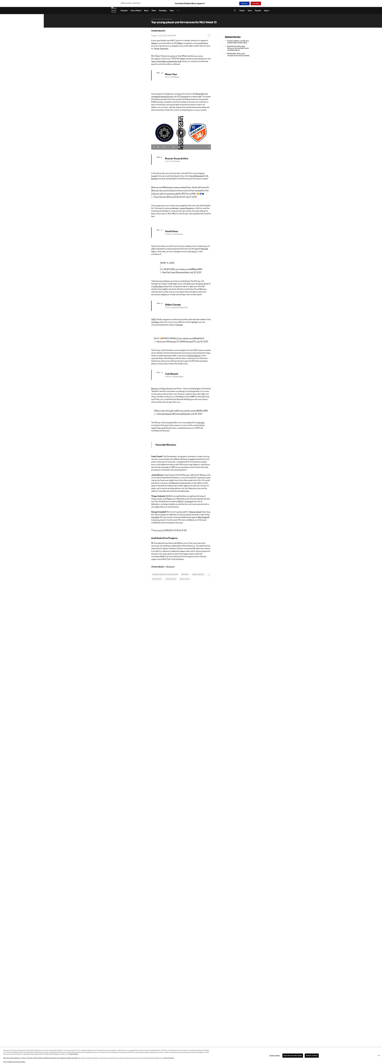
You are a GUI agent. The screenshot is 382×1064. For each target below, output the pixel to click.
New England (203, 517)
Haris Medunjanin (197, 176)
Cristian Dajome (193, 355)
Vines (163, 388)
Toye (167, 94)
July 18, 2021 (195, 272)
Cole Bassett (171, 373)
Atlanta (154, 43)
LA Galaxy (155, 322)
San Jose (161, 428)
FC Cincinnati (182, 96)
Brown (175, 483)
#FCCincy (186, 193)
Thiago (169, 499)
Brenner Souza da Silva (176, 158)
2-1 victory (193, 251)
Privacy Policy (73, 1054)
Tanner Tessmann (161, 48)
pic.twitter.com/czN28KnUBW (194, 410)
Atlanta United (195, 512)
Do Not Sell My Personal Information (14, 1062)
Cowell (191, 459)
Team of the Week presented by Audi (166, 61)
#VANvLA (174, 338)
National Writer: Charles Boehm (165, 574)
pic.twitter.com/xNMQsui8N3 (189, 269)
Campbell (155, 517)
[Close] (379, 1055)
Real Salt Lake (178, 234)
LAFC (153, 249)
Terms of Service (28, 1058)
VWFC (154, 319)
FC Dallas (178, 43)
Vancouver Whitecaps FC (179, 307)
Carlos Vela (157, 286)
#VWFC (166, 338)
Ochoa (166, 281)
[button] (178, 10)
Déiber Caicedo (173, 304)
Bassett (154, 388)
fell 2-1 (180, 501)
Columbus (189, 501)
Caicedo (179, 325)
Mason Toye (171, 74)
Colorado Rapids (177, 376)
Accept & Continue (312, 1055)
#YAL (193, 193)
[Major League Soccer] (114, 10)
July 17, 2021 (191, 197)
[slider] (181, 144)
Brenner (154, 178)
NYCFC (169, 496)
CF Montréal (175, 77)
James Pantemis (186, 208)
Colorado (200, 422)
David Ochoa (171, 231)
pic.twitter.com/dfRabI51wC (191, 338)
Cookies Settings (274, 1055)
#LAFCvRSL (169, 269)
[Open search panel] (235, 10)
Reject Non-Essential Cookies (293, 1055)
